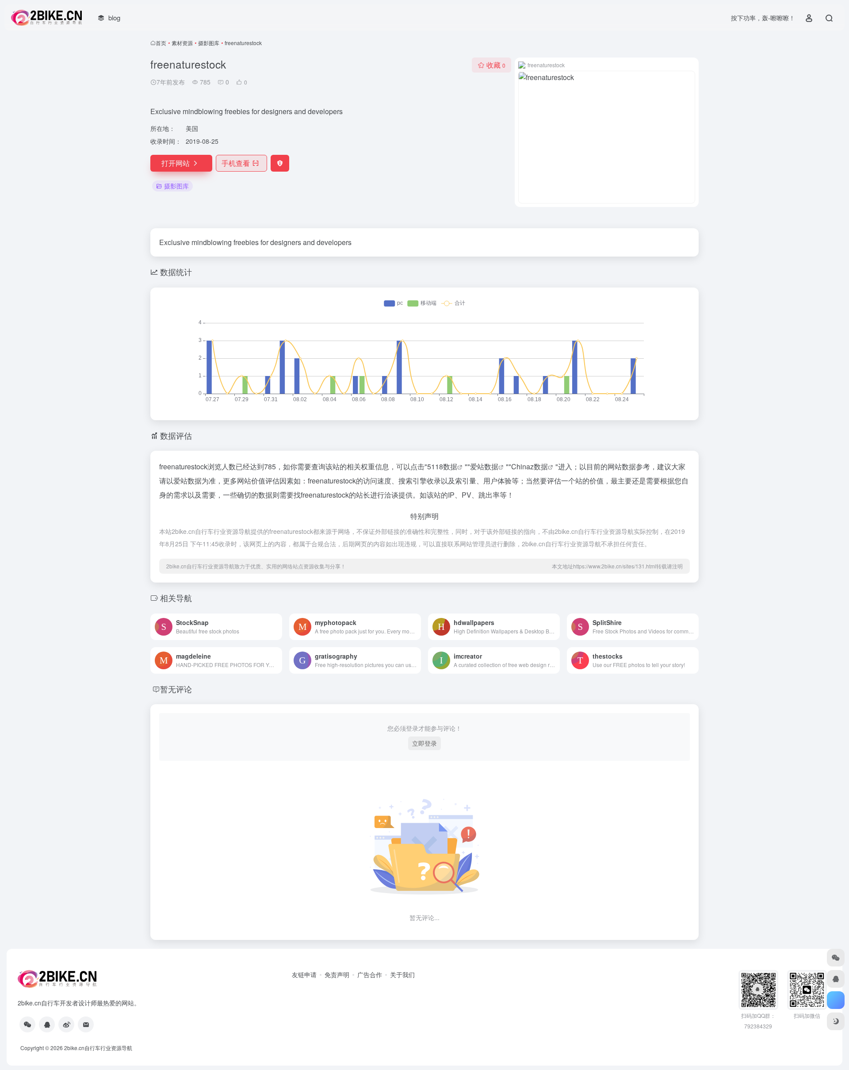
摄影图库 (208, 42)
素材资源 (182, 42)
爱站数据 (484, 466)
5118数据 (442, 466)
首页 (161, 42)
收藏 (495, 65)
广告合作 (369, 974)
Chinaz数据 (529, 466)
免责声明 (337, 974)
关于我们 (402, 974)
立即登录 (424, 743)
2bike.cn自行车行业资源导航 (98, 1047)
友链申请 (304, 974)
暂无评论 (176, 688)
